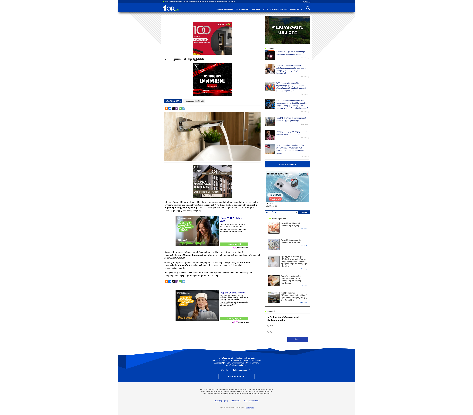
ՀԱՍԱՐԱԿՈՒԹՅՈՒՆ (243, 9)
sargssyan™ (250, 407)
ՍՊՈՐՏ (265, 9)
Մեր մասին (235, 401)
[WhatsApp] (180, 108)
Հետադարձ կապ (221, 401)
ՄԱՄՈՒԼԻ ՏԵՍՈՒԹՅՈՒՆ (278, 9)
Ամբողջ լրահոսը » (287, 164)
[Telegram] (183, 108)
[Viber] (176, 108)
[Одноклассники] (166, 108)
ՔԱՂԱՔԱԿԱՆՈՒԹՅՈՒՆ (225, 9)
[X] (173, 108)
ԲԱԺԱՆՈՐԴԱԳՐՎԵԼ (236, 376)
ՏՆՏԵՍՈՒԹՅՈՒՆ (296, 9)
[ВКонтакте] (169, 108)
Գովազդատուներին (251, 401)
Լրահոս (270, 48)
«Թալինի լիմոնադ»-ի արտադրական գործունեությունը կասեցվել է (186, 1)
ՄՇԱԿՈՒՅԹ (256, 9)
